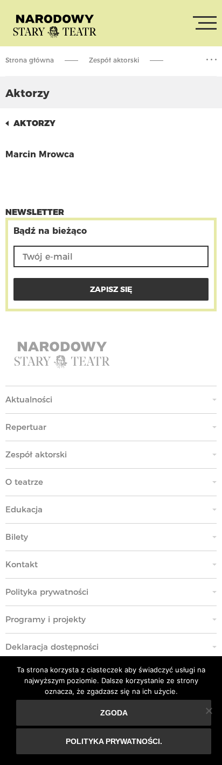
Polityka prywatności (46, 592)
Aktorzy (34, 123)
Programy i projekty (45, 619)
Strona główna (29, 60)
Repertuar (25, 427)
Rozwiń (211, 60)
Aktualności (28, 399)
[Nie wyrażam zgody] (208, 710)
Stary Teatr (54, 25)
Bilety (16, 537)
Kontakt (21, 564)
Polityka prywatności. (114, 741)
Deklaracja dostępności (52, 647)
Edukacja (24, 509)
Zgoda (114, 712)
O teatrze (24, 482)
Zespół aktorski (114, 60)
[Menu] (205, 23)
